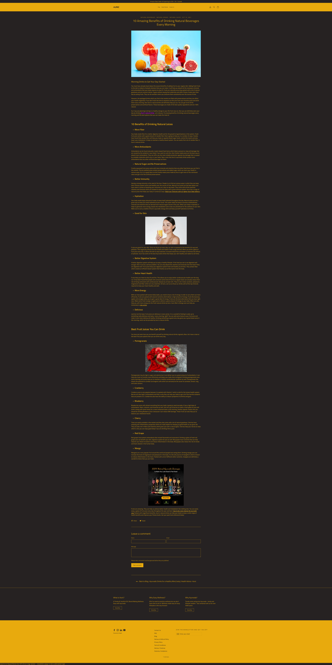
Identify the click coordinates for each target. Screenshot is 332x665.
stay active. (143, 305)
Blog (155, 636)
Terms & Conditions (160, 645)
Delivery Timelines (159, 648)
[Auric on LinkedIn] (121, 630)
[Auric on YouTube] (124, 630)
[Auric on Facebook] (114, 630)
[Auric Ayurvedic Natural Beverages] (166, 230)
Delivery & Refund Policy (161, 639)
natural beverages (148, 17)
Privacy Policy (158, 642)
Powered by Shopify (117, 633)
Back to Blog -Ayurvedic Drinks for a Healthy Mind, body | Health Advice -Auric (167, 581)
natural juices (175, 17)
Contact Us (171, 7)
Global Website (164, 7)
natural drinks (162, 17)
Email (167, 538)
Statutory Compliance (160, 651)
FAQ (155, 633)
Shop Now (117, 608)
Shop (159, 7)
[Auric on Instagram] (118, 630)
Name (132, 538)
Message (133, 546)
